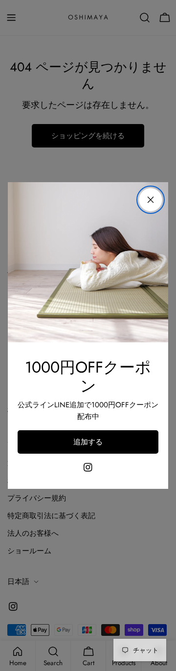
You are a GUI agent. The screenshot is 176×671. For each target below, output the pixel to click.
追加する (88, 442)
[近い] (150, 199)
